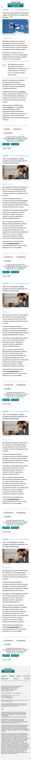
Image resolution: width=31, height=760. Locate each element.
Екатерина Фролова (24, 10)
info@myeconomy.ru (8, 690)
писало (11, 107)
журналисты (8, 257)
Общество (4, 676)
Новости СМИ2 (6, 148)
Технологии (26, 676)
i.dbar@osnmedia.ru (8, 696)
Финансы (11, 676)
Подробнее (3, 731)
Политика (5, 10)
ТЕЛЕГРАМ (15, 144)
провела (22, 91)
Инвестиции (4, 678)
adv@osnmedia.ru (25, 700)
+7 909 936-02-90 (9, 697)
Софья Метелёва (24, 155)
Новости (6, 144)
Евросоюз (17, 129)
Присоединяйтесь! (18, 141)
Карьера (16, 678)
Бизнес (19, 676)
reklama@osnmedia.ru (16, 700)
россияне (7, 261)
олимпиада (21, 257)
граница (7, 129)
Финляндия (8, 133)
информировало (14, 243)
